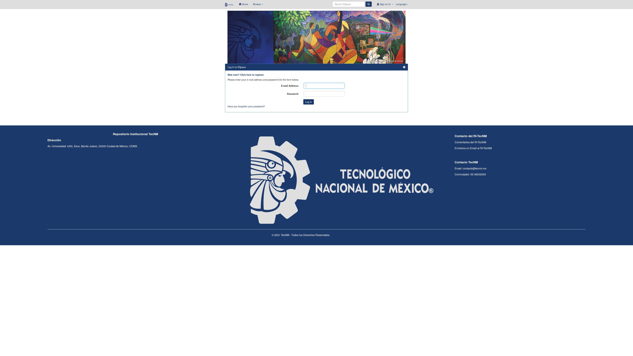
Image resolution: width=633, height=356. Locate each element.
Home (244, 4)
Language (401, 4)
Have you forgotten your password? (246, 106)
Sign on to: (385, 4)
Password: (293, 93)
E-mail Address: (290, 85)
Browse (257, 4)
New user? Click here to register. (246, 74)
